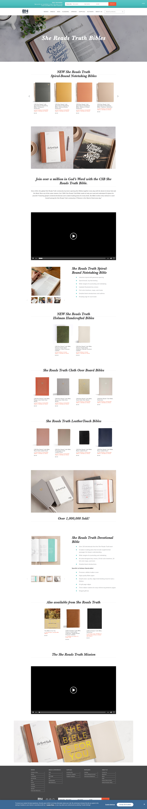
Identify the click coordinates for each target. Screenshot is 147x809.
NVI (49, 778)
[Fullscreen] (114, 258)
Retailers (87, 769)
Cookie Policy (50, 805)
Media (103, 776)
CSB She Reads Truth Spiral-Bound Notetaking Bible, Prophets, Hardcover (104, 106)
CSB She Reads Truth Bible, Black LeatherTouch (84, 450)
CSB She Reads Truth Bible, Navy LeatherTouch (105, 450)
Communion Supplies (71, 774)
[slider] (72, 258)
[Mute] (111, 258)
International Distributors (89, 776)
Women (32, 774)
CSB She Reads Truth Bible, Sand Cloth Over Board (84, 399)
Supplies (82, 11)
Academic (65, 11)
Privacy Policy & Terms (107, 780)
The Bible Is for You (50, 630)
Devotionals (33, 778)
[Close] (144, 804)
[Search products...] (122, 11)
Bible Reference (52, 782)
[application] (73, 236)
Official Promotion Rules (107, 782)
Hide (143, 3)
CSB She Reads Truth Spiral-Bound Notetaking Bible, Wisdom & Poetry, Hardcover (83, 106)
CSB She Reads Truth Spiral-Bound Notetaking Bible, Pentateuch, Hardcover (41, 106)
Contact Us (104, 772)
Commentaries (52, 780)
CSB (50, 772)
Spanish (74, 11)
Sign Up (112, 3)
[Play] (33, 258)
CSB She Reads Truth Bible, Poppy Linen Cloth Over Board (42, 400)
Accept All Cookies (125, 804)
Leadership (33, 776)
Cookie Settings (110, 804)
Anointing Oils (70, 772)
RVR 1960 (51, 776)
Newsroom (104, 774)
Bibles (52, 11)
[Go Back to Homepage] (40, 799)
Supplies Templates (71, 776)
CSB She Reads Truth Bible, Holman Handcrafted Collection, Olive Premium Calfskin (63, 348)
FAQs (103, 778)
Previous (29, 96)
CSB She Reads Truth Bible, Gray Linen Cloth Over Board (63, 400)
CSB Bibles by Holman (43, 111)
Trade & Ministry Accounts (89, 774)
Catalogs (86, 772)
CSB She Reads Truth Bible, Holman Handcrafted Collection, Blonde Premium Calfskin (84, 348)
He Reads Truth (91, 633)
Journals (33, 784)
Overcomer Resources (35, 790)
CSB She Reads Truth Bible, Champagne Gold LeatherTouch (63, 451)
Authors (90, 11)
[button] (73, 236)
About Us (99, 11)
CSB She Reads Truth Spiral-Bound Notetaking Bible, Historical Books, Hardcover (62, 106)
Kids (58, 11)
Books (46, 11)
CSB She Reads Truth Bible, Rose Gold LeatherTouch (42, 450)
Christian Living (34, 772)
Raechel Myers (38, 109)
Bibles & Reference (55, 769)
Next (117, 96)
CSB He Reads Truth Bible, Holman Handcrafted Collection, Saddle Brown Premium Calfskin (73, 632)
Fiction (32, 782)
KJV (50, 774)
